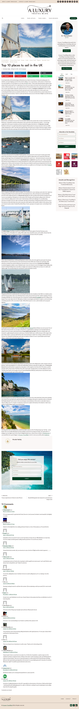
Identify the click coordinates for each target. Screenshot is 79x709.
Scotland (38, 297)
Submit (27, 478)
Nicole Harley (7, 69)
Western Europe (13, 62)
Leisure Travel (33, 60)
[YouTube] (74, 1)
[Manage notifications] (76, 706)
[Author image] (2, 69)
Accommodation (5, 60)
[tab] (62, 74)
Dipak (7, 595)
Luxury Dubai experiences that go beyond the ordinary (69, 104)
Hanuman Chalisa (10, 547)
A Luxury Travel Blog (23, 435)
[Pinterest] (67, 1)
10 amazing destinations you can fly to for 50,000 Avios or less (69, 88)
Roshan (8, 534)
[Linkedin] (65, 1)
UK (27, 83)
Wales (8, 231)
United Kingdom (5, 62)
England (50, 165)
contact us (47, 435)
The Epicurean (46, 433)
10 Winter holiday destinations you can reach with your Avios (70, 97)
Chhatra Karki (9, 509)
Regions (39, 60)
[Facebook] (60, 1)
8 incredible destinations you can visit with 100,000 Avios (69, 121)
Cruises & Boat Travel (15, 60)
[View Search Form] (2, 18)
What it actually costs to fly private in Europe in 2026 (70, 79)
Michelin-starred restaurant (27, 328)
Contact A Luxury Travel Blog (27, 1)
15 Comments (23, 69)
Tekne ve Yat (9, 558)
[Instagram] (72, 1)
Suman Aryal (9, 674)
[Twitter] (63, 1)
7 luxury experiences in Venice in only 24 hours (12, 496)
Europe (22, 60)
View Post (68, 83)
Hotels (26, 60)
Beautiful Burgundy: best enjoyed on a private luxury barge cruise (40, 497)
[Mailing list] (58, 1)
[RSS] (77, 1)
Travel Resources (53, 18)
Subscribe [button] (73, 18)
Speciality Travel (45, 60)
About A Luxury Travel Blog (9, 1)
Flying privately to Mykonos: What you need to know (69, 112)
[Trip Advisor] (70, 1)
